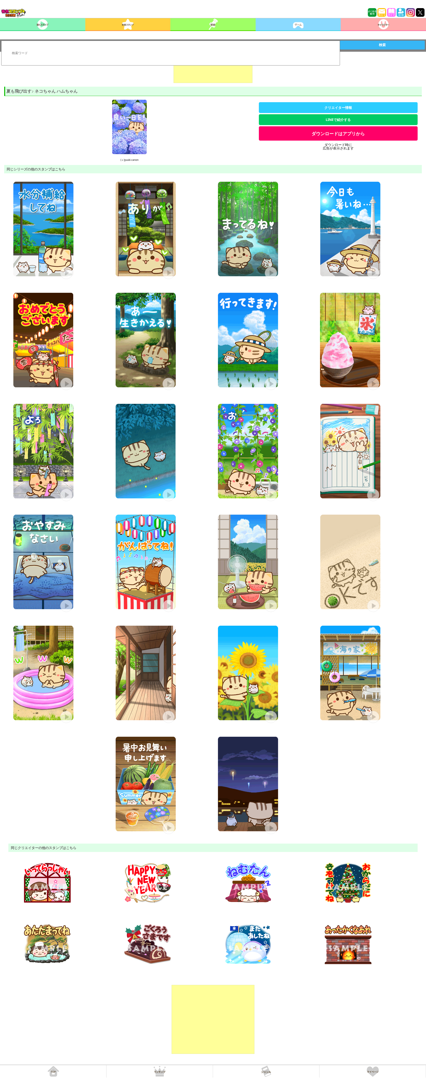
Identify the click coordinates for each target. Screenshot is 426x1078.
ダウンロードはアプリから (338, 133)
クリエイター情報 (338, 107)
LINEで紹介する (338, 119)
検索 (382, 45)
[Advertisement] (213, 70)
